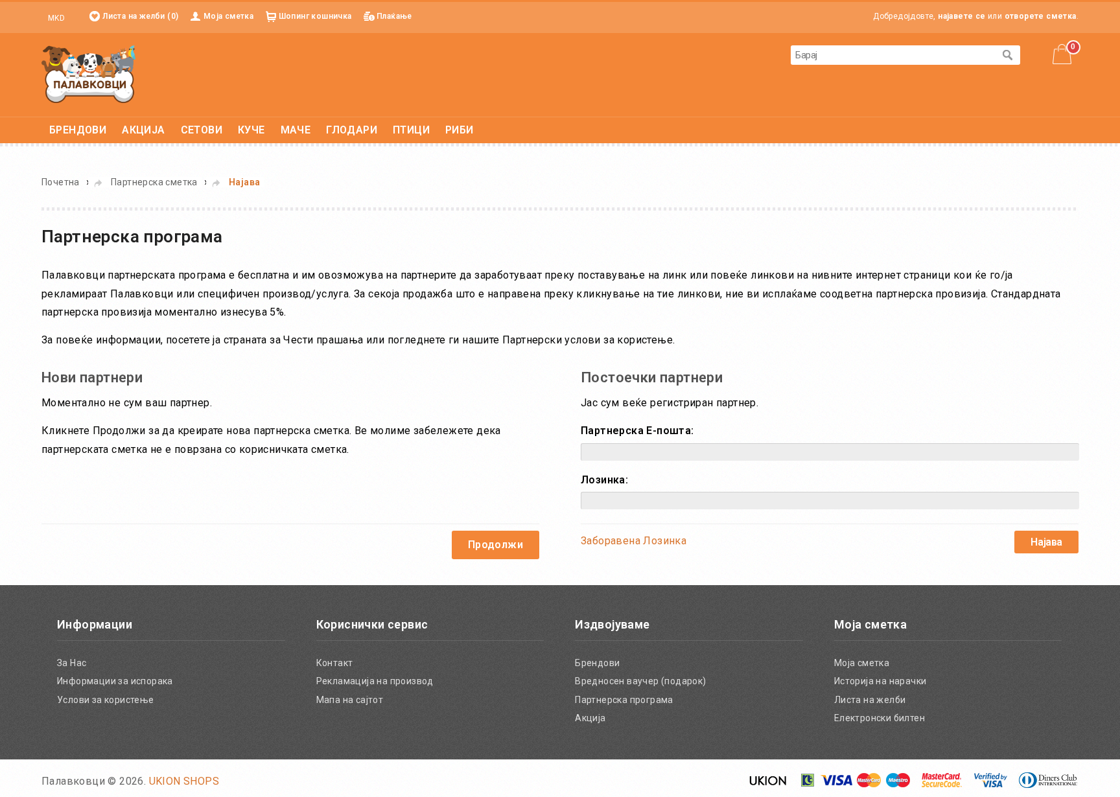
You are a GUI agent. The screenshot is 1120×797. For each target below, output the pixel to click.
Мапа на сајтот (350, 700)
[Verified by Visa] (991, 784)
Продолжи (495, 544)
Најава (244, 182)
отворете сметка (1041, 16)
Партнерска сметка (154, 182)
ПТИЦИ (411, 130)
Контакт (334, 663)
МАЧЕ (296, 130)
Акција (590, 718)
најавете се (961, 16)
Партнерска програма (624, 700)
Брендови (597, 663)
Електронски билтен (879, 718)
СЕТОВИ (201, 130)
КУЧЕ (251, 130)
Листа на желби (870, 700)
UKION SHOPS (184, 781)
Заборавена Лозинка (633, 541)
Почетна (60, 182)
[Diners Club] (1048, 784)
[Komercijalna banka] (808, 784)
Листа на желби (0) (140, 16)
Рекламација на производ (375, 681)
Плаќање (394, 16)
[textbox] (892, 55)
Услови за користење (105, 700)
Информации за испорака (115, 681)
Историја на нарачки (880, 681)
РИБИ (459, 130)
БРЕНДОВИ (77, 130)
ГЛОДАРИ (351, 130)
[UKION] (768, 784)
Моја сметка (228, 16)
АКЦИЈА (143, 130)
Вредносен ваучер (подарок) (640, 681)
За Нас (71, 663)
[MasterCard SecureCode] (941, 784)
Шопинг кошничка (315, 16)
